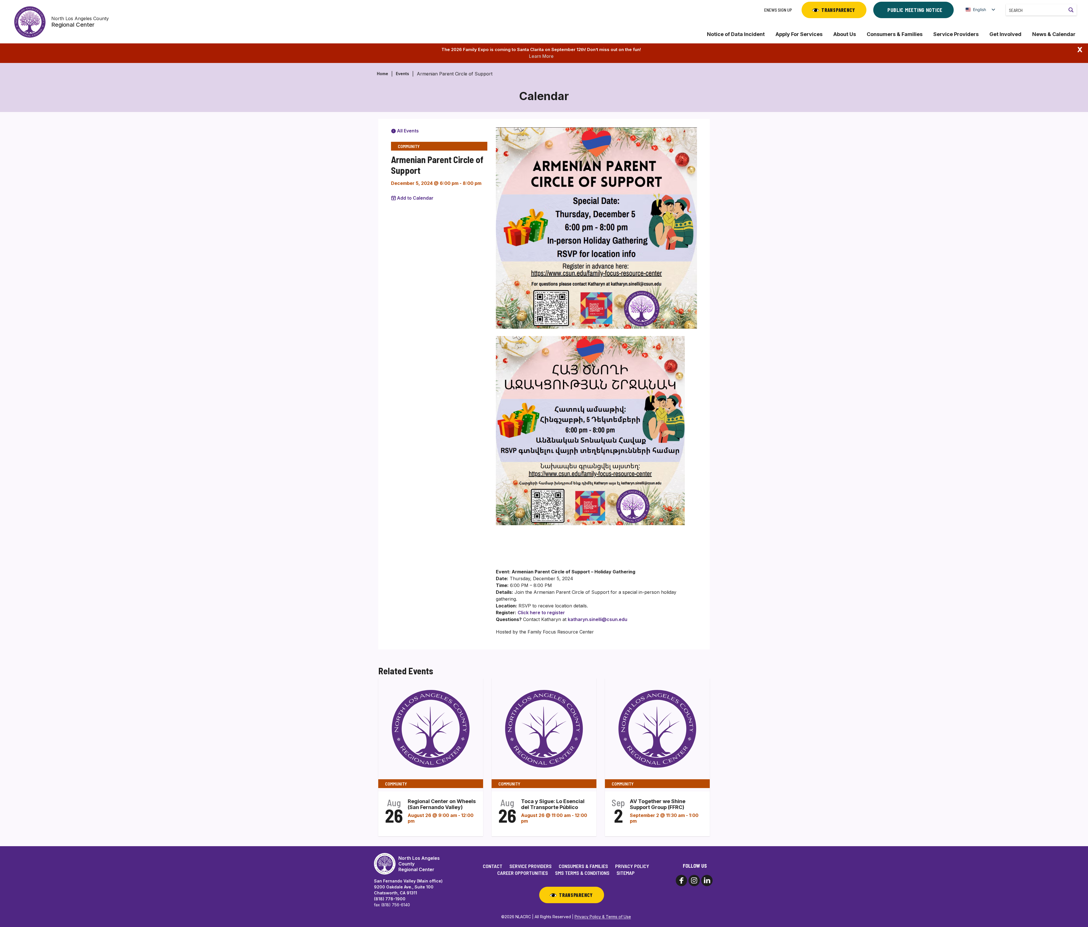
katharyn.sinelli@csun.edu (597, 619)
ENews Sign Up (778, 9)
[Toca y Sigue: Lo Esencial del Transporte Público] (544, 728)
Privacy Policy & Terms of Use (603, 916)
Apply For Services (799, 34)
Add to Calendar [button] (415, 198)
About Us (844, 34)
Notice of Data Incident (736, 34)
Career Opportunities (522, 873)
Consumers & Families (895, 34)
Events (402, 73)
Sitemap (626, 873)
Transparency (838, 10)
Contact (492, 866)
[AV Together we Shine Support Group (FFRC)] (657, 728)
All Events (407, 131)
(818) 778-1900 (389, 898)
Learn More (541, 56)
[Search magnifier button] (1071, 10)
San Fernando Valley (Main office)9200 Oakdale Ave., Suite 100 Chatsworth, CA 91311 (408, 887)
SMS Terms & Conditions (582, 873)
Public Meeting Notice (914, 10)
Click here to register (541, 612)
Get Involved (1005, 34)
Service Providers (956, 34)
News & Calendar (1054, 34)
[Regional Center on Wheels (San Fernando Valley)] (430, 728)
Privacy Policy (632, 866)
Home (382, 73)
